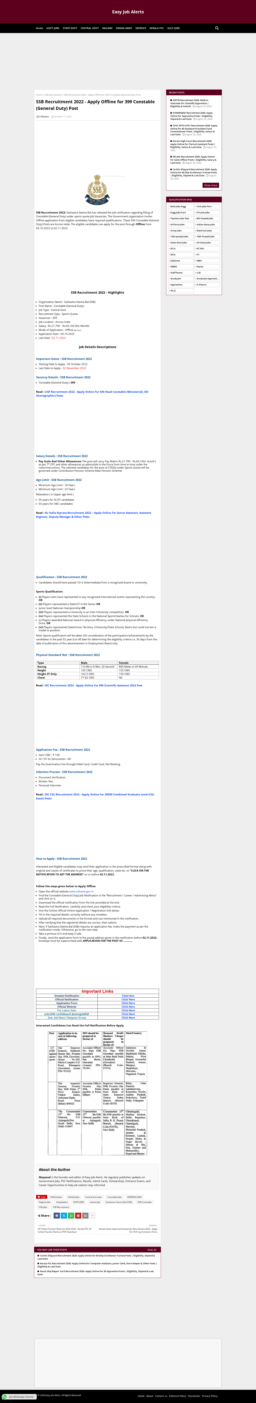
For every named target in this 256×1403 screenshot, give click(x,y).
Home (39, 28)
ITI (198, 254)
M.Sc (173, 248)
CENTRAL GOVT (90, 28)
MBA (199, 260)
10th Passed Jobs (205, 236)
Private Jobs (203, 212)
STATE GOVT (70, 28)
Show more (210, 185)
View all (152, 1249)
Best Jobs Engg (178, 206)
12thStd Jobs (74, 1197)
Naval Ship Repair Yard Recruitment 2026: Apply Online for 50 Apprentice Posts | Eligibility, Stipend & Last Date (95, 1273)
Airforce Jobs (177, 224)
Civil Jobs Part (204, 206)
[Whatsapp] (71, 1216)
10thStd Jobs (56, 1197)
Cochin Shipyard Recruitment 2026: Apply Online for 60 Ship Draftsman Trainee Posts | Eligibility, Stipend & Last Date (96, 1257)
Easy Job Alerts (128, 12)
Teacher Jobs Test (179, 218)
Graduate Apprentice (208, 278)
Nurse (200, 266)
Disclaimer (194, 1396)
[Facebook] (57, 1216)
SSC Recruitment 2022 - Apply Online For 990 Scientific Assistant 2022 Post (93, 685)
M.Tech (200, 248)
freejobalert (62, 1202)
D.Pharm (201, 284)
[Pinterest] (78, 1216)
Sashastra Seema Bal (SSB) (119, 1202)
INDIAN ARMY (124, 28)
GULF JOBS (173, 28)
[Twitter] (64, 1216)
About (149, 1396)
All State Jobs (204, 242)
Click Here (128, 995)
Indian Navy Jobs (206, 224)
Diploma (175, 260)
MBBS (173, 266)
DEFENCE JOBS (134, 1197)
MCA (173, 254)
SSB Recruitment (53, 94)
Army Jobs (175, 230)
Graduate (175, 278)
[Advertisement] (128, 61)
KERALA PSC (157, 28)
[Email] (85, 1216)
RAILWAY (107, 28)
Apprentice (176, 284)
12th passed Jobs (179, 236)
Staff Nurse (176, 272)
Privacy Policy (210, 1396)
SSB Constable (145, 1202)
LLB (199, 272)
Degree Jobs (45, 1202)
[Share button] (92, 1216)
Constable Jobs (114, 1197)
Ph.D (173, 290)
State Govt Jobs (178, 242)
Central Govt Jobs (93, 1197)
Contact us (161, 1396)
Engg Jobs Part (178, 212)
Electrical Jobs (204, 230)
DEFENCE (140, 28)
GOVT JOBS (52, 28)
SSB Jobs (43, 1207)
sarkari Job (95, 1202)
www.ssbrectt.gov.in (81, 891)
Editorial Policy (177, 1396)
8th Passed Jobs (205, 218)
